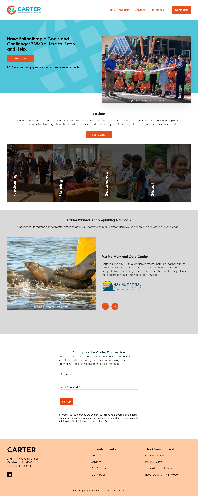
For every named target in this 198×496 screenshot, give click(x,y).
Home (111, 9)
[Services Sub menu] (147, 10)
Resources (158, 9)
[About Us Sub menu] (131, 10)
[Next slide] (115, 306)
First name (67, 374)
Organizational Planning (81, 169)
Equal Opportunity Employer (161, 474)
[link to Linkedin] (9, 474)
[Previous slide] (105, 306)
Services (96, 461)
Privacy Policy (153, 461)
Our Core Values (155, 455)
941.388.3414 (23, 465)
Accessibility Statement (159, 468)
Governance (116, 158)
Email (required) (70, 386)
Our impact (98, 474)
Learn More (99, 134)
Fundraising (23, 162)
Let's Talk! (20, 58)
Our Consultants (100, 468)
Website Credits (116, 490)
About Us (96, 455)
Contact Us (181, 9)
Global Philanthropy (169, 158)
